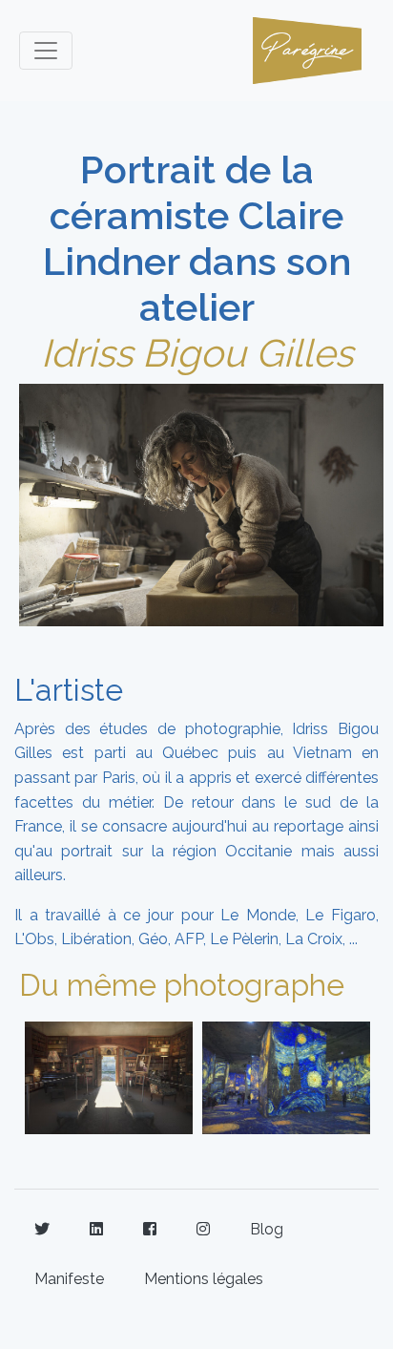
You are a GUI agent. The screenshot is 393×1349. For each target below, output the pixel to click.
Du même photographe (181, 984)
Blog (266, 1229)
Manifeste (69, 1279)
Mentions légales (203, 1279)
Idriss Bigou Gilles (197, 352)
